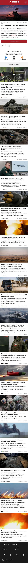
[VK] (17, 555)
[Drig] (2, 540)
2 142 (25, 127)
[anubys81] (2, 97)
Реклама (3, 546)
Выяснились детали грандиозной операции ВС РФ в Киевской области (14, 295)
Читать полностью (14, 41)
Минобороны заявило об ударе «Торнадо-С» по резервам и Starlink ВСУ (13, 117)
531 (26, 540)
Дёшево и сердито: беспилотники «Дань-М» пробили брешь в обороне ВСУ (13, 383)
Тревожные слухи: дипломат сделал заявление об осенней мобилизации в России (13, 354)
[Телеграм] (4, 555)
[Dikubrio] (2, 22)
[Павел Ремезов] (2, 159)
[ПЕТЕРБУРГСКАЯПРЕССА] (2, 481)
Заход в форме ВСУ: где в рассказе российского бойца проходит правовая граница (11, 148)
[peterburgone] (2, 393)
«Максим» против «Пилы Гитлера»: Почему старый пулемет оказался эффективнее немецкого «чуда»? (13, 86)
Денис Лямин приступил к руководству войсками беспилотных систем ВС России (12, 179)
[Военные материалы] (14, 2)
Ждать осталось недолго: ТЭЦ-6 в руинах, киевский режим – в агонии (12, 440)
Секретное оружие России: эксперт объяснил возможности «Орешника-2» (13, 209)
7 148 (25, 97)
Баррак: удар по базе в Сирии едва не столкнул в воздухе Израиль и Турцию (11, 265)
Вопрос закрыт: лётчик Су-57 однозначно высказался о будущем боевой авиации (12, 325)
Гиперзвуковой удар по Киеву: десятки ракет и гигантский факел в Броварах (14, 531)
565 (26, 481)
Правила (16, 549)
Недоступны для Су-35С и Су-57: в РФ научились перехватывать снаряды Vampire (13, 501)
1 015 (25, 218)
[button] (2, 45)
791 (26, 275)
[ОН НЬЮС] (2, 218)
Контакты (17, 546)
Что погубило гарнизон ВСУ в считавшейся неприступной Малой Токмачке (13, 413)
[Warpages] (2, 363)
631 (26, 363)
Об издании (4, 549)
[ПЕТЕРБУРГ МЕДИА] (2, 334)
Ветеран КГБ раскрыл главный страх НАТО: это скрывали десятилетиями (13, 471)
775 (26, 305)
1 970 (25, 159)
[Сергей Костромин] (2, 127)
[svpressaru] (2, 245)
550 (26, 511)
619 (26, 393)
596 (26, 420)
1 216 (25, 189)
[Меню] (2, 2)
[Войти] (25, 2)
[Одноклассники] (11, 555)
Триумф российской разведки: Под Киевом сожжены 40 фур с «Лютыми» (13, 238)
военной (13, 35)
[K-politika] (2, 306)
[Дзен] (24, 555)
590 (26, 451)
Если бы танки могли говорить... (14, 25)
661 (26, 334)
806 (26, 245)
